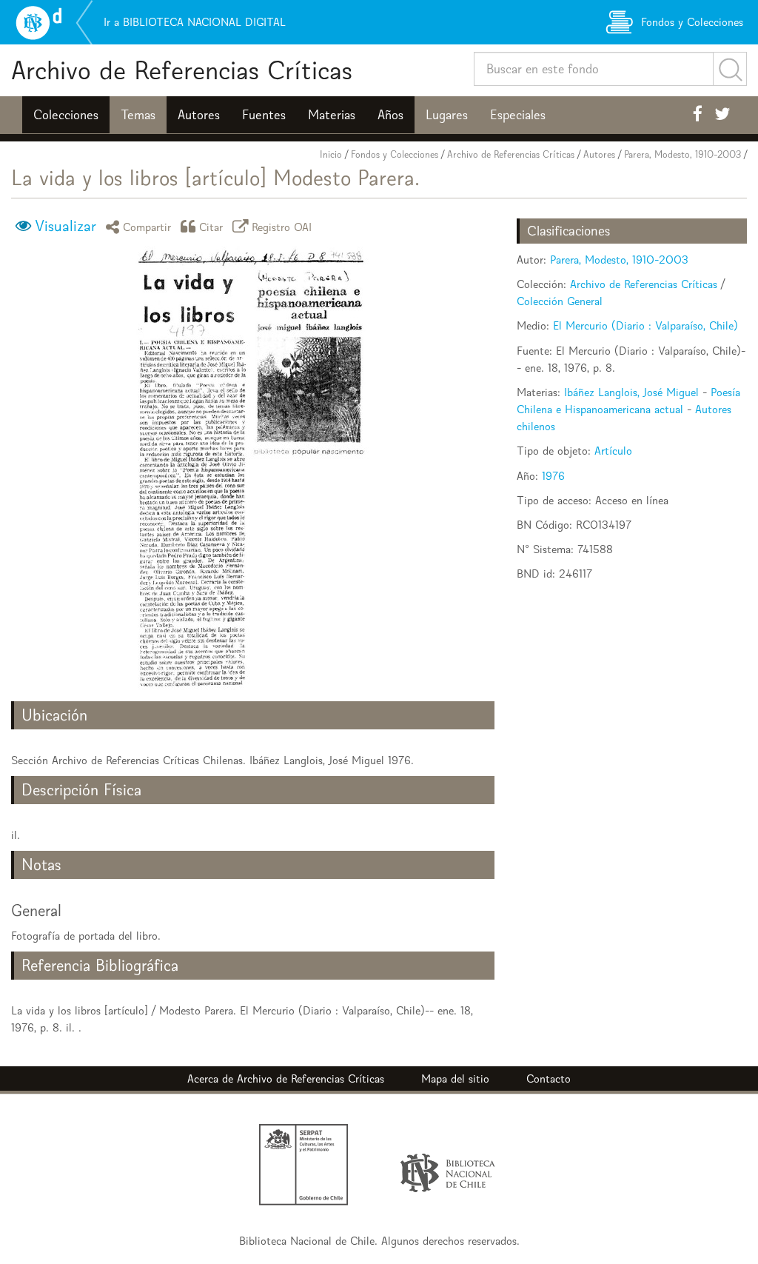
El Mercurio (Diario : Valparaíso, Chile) (645, 325)
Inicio (331, 154)
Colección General (560, 301)
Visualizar (65, 225)
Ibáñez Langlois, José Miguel (631, 392)
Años (390, 115)
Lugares (447, 115)
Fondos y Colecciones (394, 154)
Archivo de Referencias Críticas (181, 70)
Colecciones (65, 115)
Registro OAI (282, 226)
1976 (553, 476)
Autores (199, 115)
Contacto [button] (548, 1078)
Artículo (613, 451)
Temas (138, 115)
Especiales (518, 115)
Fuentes (264, 115)
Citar (211, 226)
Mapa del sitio (455, 1078)
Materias (331, 115)
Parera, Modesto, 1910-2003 (682, 154)
